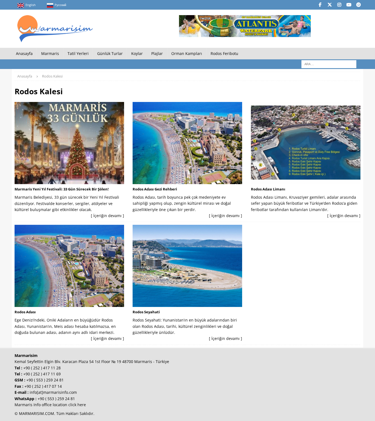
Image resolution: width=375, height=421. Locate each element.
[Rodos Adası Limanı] (305, 143)
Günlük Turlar (110, 53)
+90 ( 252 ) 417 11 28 (42, 367)
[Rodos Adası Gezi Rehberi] (187, 143)
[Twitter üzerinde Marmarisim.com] (329, 5)
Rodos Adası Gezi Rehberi (155, 189)
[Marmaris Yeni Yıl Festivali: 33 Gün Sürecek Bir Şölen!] (69, 143)
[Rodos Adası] (69, 266)
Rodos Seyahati (146, 311)
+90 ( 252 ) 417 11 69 (42, 373)
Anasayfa (24, 53)
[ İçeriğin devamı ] (107, 215)
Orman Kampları (186, 53)
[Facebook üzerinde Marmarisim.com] (320, 5)
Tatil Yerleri (78, 53)
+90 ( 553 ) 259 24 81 (45, 380)
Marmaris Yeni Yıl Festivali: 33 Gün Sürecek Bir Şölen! (62, 189)
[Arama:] (328, 64)
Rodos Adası (25, 311)
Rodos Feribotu (224, 53)
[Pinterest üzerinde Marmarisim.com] (358, 5)
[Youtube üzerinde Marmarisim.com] (349, 5)
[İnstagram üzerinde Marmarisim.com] (339, 5)
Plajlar (157, 53)
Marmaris (50, 53)
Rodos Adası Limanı (268, 189)
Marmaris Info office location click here (50, 404)
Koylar (137, 53)
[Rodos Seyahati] (187, 266)
